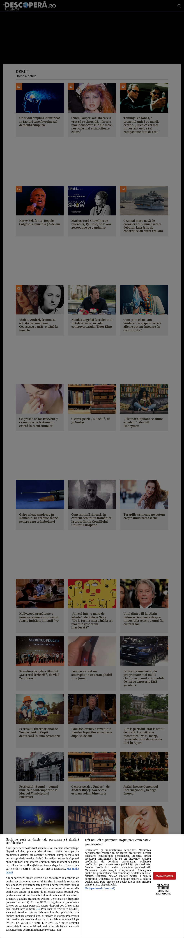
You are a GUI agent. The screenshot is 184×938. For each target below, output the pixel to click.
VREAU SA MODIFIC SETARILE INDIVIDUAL (163, 889)
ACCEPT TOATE (164, 875)
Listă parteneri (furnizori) (100, 888)
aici (38, 909)
